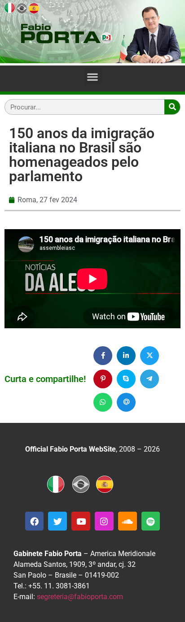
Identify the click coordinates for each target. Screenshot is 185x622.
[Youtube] (80, 521)
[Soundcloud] (127, 521)
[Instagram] (104, 521)
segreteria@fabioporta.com (80, 596)
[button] (92, 76)
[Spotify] (150, 521)
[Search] (172, 107)
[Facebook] (34, 521)
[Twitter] (57, 521)
